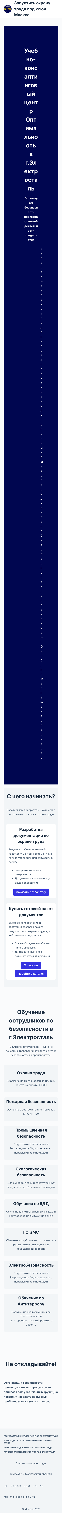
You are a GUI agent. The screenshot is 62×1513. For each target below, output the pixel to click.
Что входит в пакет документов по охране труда (28, 1441)
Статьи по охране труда (31, 1463)
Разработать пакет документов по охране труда (31, 1436)
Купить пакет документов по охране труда (28, 1447)
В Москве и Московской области (31, 1474)
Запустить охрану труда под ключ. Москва (32, 8)
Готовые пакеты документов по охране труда (29, 1452)
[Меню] (56, 8)
